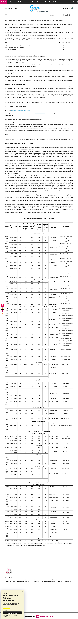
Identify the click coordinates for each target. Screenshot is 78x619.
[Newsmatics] (2, 313)
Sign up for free (12, 613)
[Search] (63, 15)
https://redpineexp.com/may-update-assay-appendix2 (34, 81)
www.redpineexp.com (40, 113)
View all (75, 1)
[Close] (22, 591)
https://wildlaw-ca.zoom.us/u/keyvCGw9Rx (20, 110)
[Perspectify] (2, 308)
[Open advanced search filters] (66, 15)
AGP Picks (3, 1)
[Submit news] (2, 305)
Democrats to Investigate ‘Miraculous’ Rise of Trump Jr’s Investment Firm (44, 1)
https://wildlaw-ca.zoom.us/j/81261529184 (14, 108)
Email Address (7, 608)
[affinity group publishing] (2, 311)
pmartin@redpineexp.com (38, 136)
